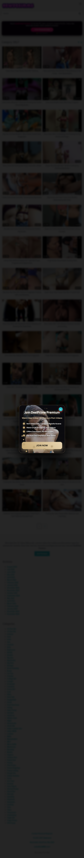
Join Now (42, 445)
